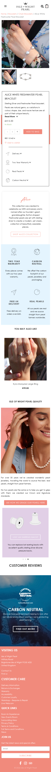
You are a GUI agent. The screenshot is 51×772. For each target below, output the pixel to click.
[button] (42, 6)
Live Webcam (7, 703)
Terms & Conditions (9, 726)
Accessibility (6, 694)
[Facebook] (20, 763)
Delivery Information (10, 685)
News (3, 732)
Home (3, 14)
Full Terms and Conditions (12, 729)
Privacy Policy (7, 723)
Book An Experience (10, 714)
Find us (4, 674)
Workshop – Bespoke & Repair (14, 700)
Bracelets (12, 14)
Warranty (5, 691)
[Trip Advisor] (30, 763)
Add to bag (32, 131)
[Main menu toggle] (5, 6)
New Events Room (9, 717)
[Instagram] (25, 763)
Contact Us (6, 670)
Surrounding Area (9, 720)
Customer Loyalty (9, 697)
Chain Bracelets (25, 14)
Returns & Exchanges (10, 688)
